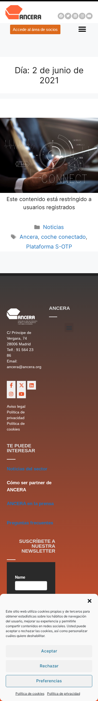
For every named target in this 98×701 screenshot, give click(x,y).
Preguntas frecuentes (30, 522)
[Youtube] (89, 16)
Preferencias (49, 680)
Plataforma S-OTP (49, 246)
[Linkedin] (75, 16)
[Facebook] (61, 16)
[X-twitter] (21, 385)
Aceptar (49, 651)
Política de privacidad (63, 694)
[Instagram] (82, 16)
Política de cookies (30, 694)
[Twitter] (68, 16)
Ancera (29, 237)
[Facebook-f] (11, 385)
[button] (89, 601)
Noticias (53, 227)
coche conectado (63, 237)
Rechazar (49, 665)
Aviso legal (16, 406)
